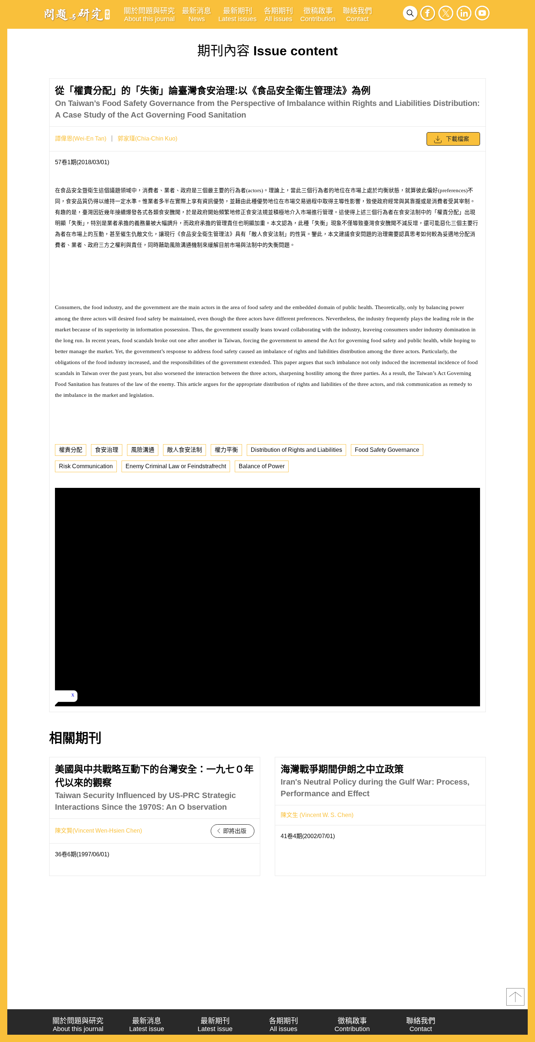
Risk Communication (86, 466)
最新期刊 (237, 15)
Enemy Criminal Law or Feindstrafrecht (176, 466)
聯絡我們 (357, 15)
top (515, 997)
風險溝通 (142, 450)
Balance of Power (262, 466)
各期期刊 (278, 15)
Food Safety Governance (387, 450)
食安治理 (106, 450)
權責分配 (70, 450)
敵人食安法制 (184, 450)
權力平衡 (226, 450)
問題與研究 (77, 14)
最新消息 (196, 15)
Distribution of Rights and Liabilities (296, 450)
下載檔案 (457, 139)
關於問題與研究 (149, 15)
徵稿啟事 (318, 15)
